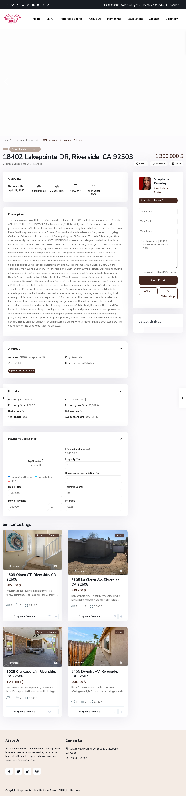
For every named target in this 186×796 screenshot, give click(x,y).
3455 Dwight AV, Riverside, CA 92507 (94, 674)
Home (37, 19)
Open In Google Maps (21, 370)
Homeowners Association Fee (82, 473)
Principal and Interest (77, 449)
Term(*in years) (74, 487)
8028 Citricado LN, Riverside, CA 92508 (31, 674)
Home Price (14, 487)
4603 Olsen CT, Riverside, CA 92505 (31, 577)
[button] (6, 81)
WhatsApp (168, 296)
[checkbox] (140, 272)
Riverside (37, 164)
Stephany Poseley (24, 616)
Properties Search (71, 19)
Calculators (135, 19)
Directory (171, 19)
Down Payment (17, 500)
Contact (154, 19)
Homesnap (114, 19)
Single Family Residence (24, 140)
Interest (70, 500)
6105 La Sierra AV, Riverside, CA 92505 (95, 582)
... (9, 598)
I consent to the (159, 272)
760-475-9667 (78, 758)
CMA (49, 19)
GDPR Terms (168, 272)
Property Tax (72, 459)
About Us (95, 19)
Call (149, 291)
